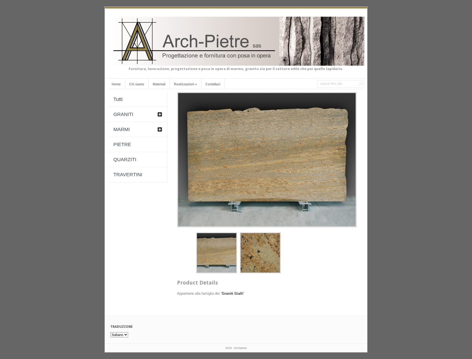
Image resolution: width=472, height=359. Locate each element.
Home (116, 84)
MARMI (121, 129)
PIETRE (122, 144)
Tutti (118, 99)
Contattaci (212, 84)
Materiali (159, 84)
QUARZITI (124, 159)
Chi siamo (136, 84)
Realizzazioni (185, 84)
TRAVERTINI (127, 174)
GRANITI (123, 114)
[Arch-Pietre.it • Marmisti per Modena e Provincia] (236, 62)
